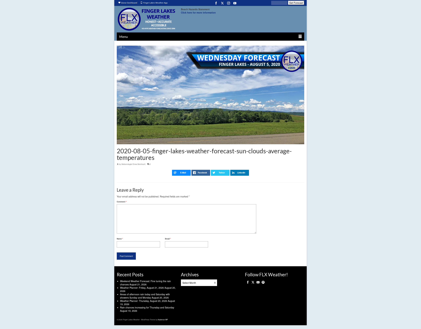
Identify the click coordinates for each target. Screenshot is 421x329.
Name (120, 238)
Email (168, 238)
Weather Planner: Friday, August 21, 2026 (142, 287)
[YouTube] (235, 3)
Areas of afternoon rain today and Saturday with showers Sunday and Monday (145, 296)
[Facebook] (216, 3)
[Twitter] (222, 3)
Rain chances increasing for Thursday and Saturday (147, 307)
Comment (121, 201)
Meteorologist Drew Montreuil (133, 164)
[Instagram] (228, 3)
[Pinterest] (263, 282)
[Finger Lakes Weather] (146, 19)
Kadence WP (163, 319)
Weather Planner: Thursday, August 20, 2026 (143, 300)
